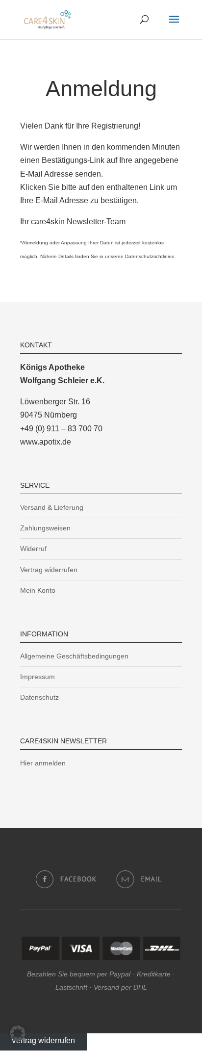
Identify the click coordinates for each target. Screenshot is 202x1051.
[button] (17, 1033)
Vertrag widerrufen (48, 570)
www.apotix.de (45, 442)
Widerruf (33, 548)
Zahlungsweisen (45, 528)
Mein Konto (37, 590)
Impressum (37, 677)
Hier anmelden (43, 763)
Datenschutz (39, 697)
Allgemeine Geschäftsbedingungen (74, 656)
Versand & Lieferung (51, 507)
